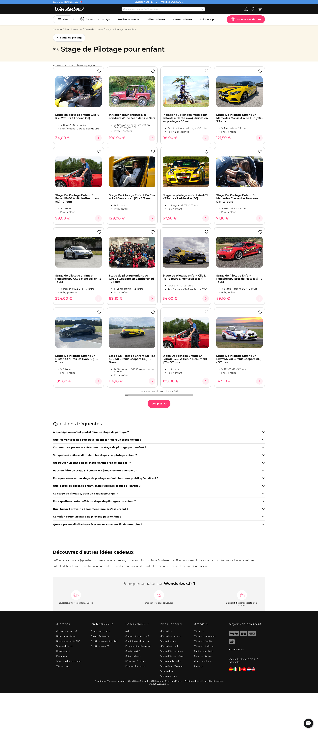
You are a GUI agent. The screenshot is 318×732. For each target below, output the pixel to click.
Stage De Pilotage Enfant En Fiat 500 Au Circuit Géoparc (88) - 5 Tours (132, 359)
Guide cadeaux (132, 656)
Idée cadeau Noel (169, 646)
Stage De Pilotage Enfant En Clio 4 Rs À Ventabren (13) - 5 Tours (132, 197)
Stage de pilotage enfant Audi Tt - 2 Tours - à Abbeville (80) (185, 197)
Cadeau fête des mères (171, 656)
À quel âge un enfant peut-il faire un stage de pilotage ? (91, 432)
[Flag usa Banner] (253, 669)
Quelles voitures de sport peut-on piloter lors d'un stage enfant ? (97, 439)
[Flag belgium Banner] (240, 669)
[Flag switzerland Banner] (244, 669)
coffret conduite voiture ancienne (193, 560)
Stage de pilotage (94, 29)
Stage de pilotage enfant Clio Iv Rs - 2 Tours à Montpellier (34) (185, 277)
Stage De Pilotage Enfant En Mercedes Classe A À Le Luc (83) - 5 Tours (239, 118)
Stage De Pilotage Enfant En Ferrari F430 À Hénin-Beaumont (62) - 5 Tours (185, 359)
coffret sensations (157, 566)
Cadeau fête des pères (171, 651)
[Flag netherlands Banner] (249, 669)
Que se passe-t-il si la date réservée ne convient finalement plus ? (97, 524)
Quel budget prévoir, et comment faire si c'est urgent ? (90, 509)
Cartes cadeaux (182, 19)
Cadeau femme (168, 641)
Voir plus (157, 403)
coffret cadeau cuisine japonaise (72, 560)
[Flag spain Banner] (231, 669)
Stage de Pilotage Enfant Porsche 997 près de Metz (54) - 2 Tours (239, 279)
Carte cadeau (167, 671)
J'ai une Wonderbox (248, 19)
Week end (199, 631)
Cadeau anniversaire (170, 661)
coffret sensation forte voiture (235, 560)
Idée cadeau (166, 631)
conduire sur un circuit (128, 566)
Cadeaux (57, 29)
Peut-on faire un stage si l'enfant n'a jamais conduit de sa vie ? (95, 470)
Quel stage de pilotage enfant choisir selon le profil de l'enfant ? (96, 486)
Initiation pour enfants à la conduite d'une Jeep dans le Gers (132, 116)
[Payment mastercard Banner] (232, 643)
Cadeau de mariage (98, 19)
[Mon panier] (260, 8)
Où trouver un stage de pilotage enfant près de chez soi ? (92, 462)
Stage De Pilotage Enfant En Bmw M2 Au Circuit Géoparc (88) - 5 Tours (238, 359)
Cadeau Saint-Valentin (171, 666)
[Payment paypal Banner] (234, 635)
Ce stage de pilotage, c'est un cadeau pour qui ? (85, 493)
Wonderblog (62, 666)
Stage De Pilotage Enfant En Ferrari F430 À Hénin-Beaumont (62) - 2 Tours (77, 198)
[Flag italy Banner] (235, 669)
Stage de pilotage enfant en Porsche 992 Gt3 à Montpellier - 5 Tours (78, 279)
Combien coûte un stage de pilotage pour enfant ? (87, 516)
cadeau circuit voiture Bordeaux (150, 560)
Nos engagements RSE (68, 641)
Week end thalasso (203, 646)
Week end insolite (203, 641)
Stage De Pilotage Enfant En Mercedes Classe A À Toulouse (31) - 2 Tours (237, 198)
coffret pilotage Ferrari (66, 566)
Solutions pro (208, 19)
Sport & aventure (73, 29)
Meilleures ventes (129, 19)
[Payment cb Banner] (243, 635)
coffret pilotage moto (97, 566)
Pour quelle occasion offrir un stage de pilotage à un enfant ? (94, 501)
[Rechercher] (202, 9)
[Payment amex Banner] (252, 635)
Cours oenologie (202, 661)
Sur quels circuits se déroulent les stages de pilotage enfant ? (95, 455)
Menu (65, 19)
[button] (308, 723)
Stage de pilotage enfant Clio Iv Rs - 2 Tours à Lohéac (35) (77, 116)
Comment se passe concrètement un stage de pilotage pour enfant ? (99, 447)
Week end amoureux (204, 636)
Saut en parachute (203, 651)
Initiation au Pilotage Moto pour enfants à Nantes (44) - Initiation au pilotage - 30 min (185, 118)
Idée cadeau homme (170, 636)
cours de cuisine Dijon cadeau (190, 566)
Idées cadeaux (156, 19)
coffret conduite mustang (111, 560)
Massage (198, 666)
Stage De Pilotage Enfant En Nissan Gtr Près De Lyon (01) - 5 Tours (76, 359)
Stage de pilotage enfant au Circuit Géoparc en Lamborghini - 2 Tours (131, 279)
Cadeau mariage (168, 676)
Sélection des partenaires (69, 661)
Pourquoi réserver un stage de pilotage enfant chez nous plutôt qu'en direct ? (106, 478)
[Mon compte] (246, 8)
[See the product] (98, 138)
